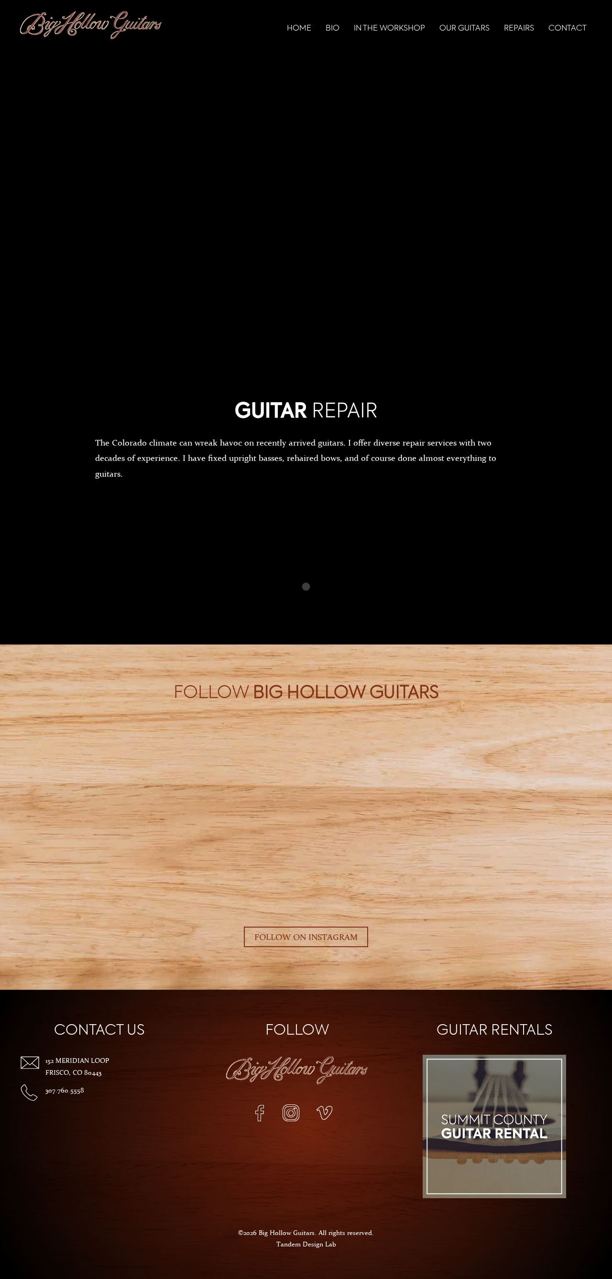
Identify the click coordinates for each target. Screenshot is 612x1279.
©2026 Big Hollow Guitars (276, 1232)
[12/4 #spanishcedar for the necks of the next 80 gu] (218, 743)
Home (299, 29)
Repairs (519, 29)
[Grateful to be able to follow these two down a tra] (335, 743)
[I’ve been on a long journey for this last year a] (277, 743)
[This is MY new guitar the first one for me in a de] (218, 775)
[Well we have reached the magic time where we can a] (568, 775)
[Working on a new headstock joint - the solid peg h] (452, 775)
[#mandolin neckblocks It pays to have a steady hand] (160, 743)
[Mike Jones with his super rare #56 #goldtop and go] (510, 775)
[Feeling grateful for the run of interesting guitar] (393, 743)
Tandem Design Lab (306, 1244)
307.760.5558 (64, 1090)
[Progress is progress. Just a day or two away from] (335, 775)
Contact (567, 29)
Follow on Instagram (306, 936)
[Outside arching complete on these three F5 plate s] (102, 743)
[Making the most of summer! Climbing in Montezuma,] (102, 775)
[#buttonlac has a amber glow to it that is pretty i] (393, 775)
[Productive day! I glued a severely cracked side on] (452, 743)
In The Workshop (389, 29)
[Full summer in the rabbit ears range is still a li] (43, 775)
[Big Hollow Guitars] (91, 27)
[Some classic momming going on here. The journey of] (277, 775)
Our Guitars (464, 29)
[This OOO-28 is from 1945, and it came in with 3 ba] (510, 743)
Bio (332, 29)
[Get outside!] (43, 743)
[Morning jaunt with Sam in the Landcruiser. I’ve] (160, 775)
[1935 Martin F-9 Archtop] (568, 743)
